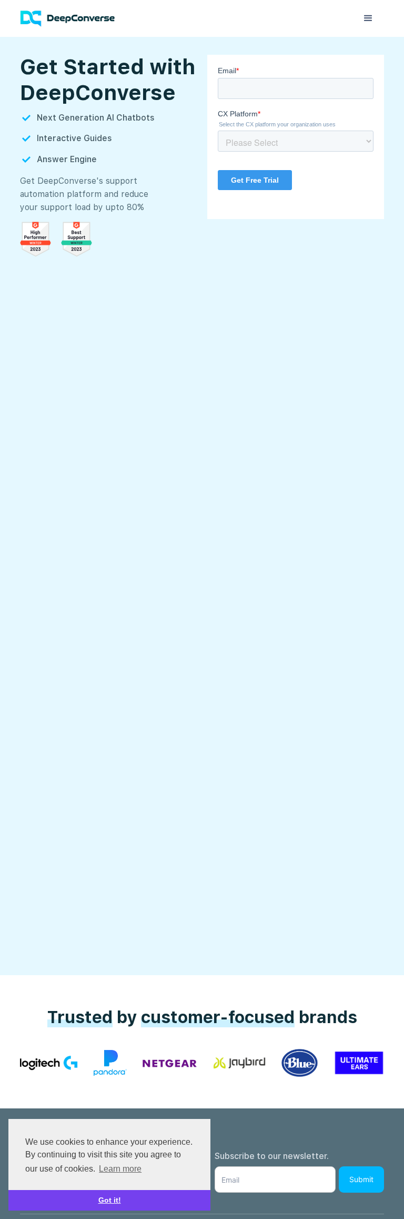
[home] (72, 19)
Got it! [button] (109, 1200)
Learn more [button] (120, 1168)
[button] (368, 18)
